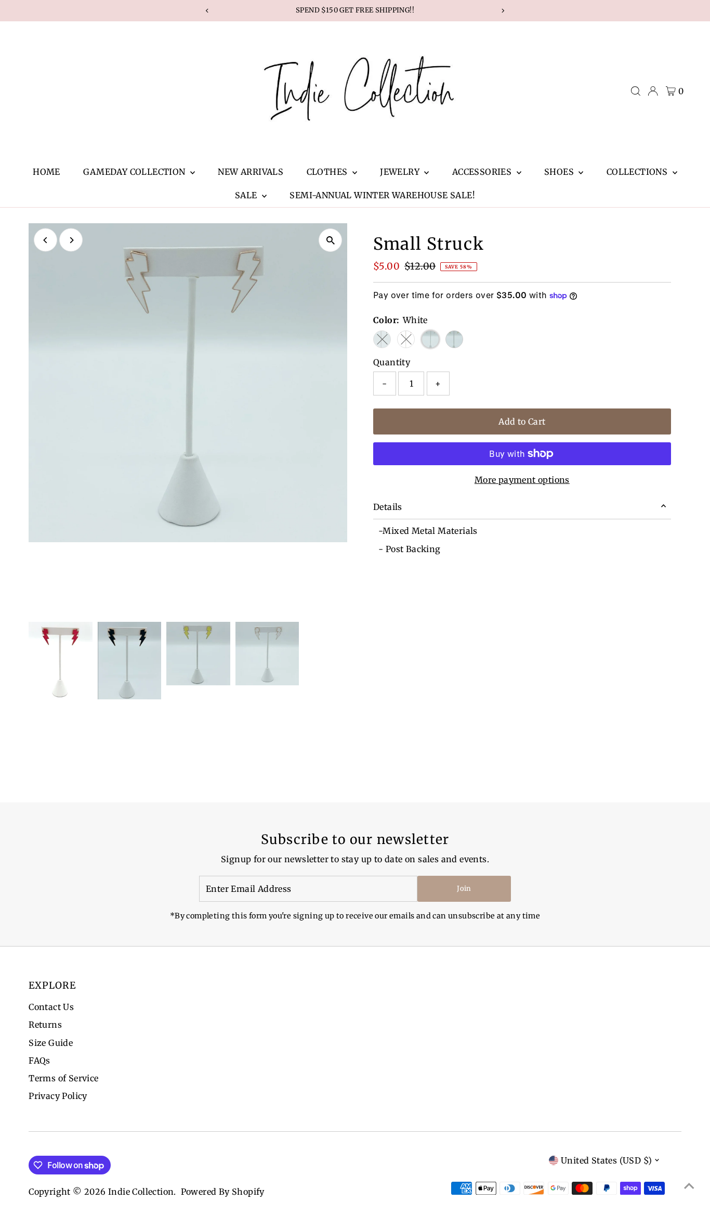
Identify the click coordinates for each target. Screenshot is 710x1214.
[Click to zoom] (330, 240)
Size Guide (51, 1043)
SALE (247, 195)
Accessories (483, 172)
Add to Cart (521, 421)
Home (46, 172)
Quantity (391, 362)
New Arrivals (250, 172)
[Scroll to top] (689, 1185)
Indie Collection (141, 1191)
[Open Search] (635, 91)
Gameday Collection (135, 172)
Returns (45, 1024)
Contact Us (51, 1007)
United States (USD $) (606, 1160)
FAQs (39, 1060)
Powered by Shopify (223, 1191)
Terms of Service (63, 1078)
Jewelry (401, 172)
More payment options (522, 480)
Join (464, 888)
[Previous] (45, 240)
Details (387, 507)
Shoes (560, 172)
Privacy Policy (58, 1096)
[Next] (71, 240)
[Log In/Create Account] (653, 91)
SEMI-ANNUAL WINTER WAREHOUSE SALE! (382, 195)
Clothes (328, 172)
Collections (638, 172)
